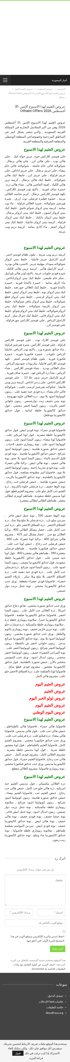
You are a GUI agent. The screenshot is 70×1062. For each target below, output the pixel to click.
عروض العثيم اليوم (50, 705)
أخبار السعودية (59, 80)
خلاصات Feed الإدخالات (51, 1001)
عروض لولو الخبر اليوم (47, 698)
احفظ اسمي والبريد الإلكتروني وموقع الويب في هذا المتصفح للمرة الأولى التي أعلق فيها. (37, 938)
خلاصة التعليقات (54, 1007)
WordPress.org (54, 1012)
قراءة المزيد (36, 1058)
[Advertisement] (35, 38)
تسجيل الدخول (55, 995)
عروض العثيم (54, 684)
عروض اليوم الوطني (49, 712)
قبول (18, 1053)
